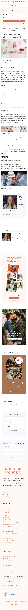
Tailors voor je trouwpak (8, 536)
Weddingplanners (7, 542)
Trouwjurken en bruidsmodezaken (10, 533)
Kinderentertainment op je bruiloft (10, 522)
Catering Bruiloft (6, 519)
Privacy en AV (6, 496)
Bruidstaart (5, 514)
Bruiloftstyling (6, 517)
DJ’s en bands (6, 521)
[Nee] (26, 605)
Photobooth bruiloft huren (8, 524)
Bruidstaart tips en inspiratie (9, 556)
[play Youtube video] (14, 178)
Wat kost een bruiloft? (8, 565)
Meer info (18, 606)
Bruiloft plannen (6, 558)
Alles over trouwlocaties (8, 554)
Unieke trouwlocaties (7, 535)
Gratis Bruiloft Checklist (8, 560)
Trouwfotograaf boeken (8, 531)
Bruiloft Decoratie (7, 515)
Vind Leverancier (13, 21)
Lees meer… (10, 246)
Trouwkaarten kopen (7, 526)
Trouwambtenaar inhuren (8, 528)
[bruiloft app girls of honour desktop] (14, 131)
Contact (4, 489)
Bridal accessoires (7, 508)
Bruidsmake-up (6, 512)
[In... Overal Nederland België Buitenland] (14, 17)
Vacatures (5, 492)
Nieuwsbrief (5, 494)
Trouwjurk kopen (7, 562)
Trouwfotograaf (6, 563)
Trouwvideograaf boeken (8, 540)
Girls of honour (14, 2)
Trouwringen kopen (7, 538)
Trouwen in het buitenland (8, 529)
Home (4, 28)
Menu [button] (15, 5)
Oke (8, 606)
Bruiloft (8, 28)
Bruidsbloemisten (7, 507)
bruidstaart (14, 71)
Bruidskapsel (6, 510)
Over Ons (5, 490)
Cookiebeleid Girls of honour (14, 433)
